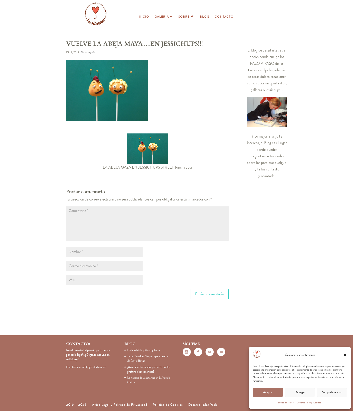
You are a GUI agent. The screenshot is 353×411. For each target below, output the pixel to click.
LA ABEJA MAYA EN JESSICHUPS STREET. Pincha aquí (147, 167)
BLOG (204, 17)
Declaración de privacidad (308, 402)
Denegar (300, 392)
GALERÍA (162, 17)
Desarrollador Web (202, 404)
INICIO (143, 17)
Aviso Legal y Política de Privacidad (119, 404)
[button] (345, 355)
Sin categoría (88, 52)
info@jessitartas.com (94, 367)
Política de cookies (285, 402)
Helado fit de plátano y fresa (143, 350)
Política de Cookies (168, 404)
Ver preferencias (332, 392)
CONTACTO (224, 17)
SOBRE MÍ (186, 17)
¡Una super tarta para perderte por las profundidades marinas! (148, 369)
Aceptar (268, 392)
